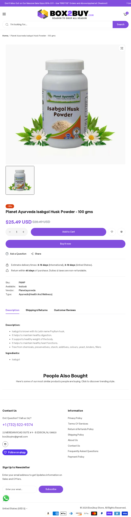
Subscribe (51, 489)
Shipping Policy (76, 434)
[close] (127, 3)
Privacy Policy (75, 418)
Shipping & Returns (37, 310)
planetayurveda (27, 290)
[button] (112, 232)
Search (120, 24)
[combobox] (65, 24)
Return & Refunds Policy (80, 429)
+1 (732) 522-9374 (17, 424)
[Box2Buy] (65, 14)
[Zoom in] (121, 48)
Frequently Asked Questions (83, 451)
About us (73, 440)
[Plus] (23, 232)
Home (5, 35)
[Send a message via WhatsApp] (6, 498)
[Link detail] (5, 444)
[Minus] (10, 232)
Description (12, 310)
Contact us (74, 445)
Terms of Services (78, 423)
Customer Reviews (65, 310)
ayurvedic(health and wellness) (35, 294)
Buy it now (65, 243)
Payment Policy (76, 456)
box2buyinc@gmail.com (15, 436)
